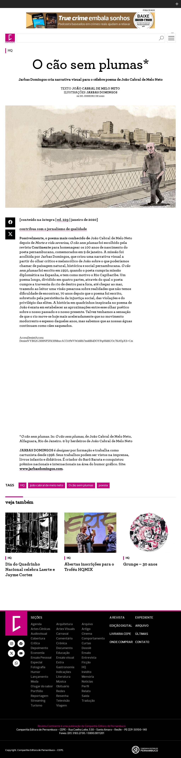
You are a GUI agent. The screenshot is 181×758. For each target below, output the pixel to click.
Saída (85, 696)
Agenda (36, 624)
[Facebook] (10, 222)
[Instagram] (11, 643)
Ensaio (86, 652)
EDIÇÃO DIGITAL (121, 625)
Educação (63, 652)
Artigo (86, 629)
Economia (37, 652)
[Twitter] (10, 234)
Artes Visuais (65, 629)
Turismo (36, 705)
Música (61, 681)
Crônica (61, 643)
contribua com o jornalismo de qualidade (53, 229)
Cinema (87, 633)
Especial (36, 662)
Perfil (85, 686)
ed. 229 (63, 220)
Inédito (86, 672)
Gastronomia (65, 667)
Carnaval (62, 633)
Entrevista (89, 657)
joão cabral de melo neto (46, 485)
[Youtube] (21, 653)
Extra (60, 662)
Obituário (62, 686)
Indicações (63, 672)
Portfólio (37, 691)
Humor (35, 672)
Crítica (35, 643)
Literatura (63, 676)
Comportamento (93, 638)
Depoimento (39, 648)
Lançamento (39, 676)
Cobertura (38, 638)
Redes (60, 691)
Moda (34, 681)
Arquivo (87, 624)
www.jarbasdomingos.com (41, 469)
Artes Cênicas (40, 629)
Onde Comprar (121, 642)
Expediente (144, 617)
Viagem (61, 705)
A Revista (117, 617)
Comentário (64, 638)
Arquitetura (64, 624)
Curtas (86, 643)
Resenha (62, 696)
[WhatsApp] (16, 663)
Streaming (38, 700)
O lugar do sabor (42, 686)
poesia (103, 485)
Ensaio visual (65, 657)
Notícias (87, 681)
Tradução (88, 700)
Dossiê (86, 648)
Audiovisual (39, 633)
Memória (88, 676)
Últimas (141, 634)
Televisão (63, 700)
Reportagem (39, 696)
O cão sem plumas (81, 485)
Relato (86, 691)
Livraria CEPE (120, 634)
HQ (10, 50)
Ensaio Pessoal (41, 657)
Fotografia (38, 667)
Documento (64, 648)
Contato (142, 642)
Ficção (86, 662)
